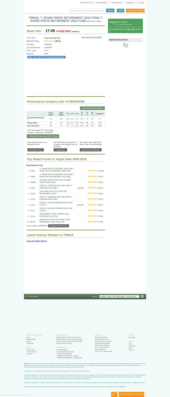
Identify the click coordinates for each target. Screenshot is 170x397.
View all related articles (37, 241)
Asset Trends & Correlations (103, 341)
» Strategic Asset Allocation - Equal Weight (69, 357)
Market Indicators (100, 349)
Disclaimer (30, 353)
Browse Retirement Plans (64, 343)
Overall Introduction (62, 350)
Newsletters (102, 2)
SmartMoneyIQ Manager (102, 343)
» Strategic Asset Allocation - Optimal (67, 355)
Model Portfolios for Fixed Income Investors (69, 339)
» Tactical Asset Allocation (64, 353)
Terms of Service (32, 352)
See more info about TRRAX (91, 37)
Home (28, 337)
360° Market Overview (102, 339)
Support (129, 2)
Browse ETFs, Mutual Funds (103, 351)
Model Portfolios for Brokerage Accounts (68, 337)
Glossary (131, 350)
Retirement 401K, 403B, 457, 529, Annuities (69, 341)
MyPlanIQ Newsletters (118, 40)
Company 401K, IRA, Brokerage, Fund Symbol (87, 11)
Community (132, 346)
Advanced (115, 2)
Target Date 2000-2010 (52, 38)
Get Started (33, 296)
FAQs (130, 348)
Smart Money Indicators (102, 345)
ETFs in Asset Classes (102, 347)
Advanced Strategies (101, 337)
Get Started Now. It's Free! (131, 394)
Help (130, 344)
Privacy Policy (31, 350)
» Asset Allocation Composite (65, 352)
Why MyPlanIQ (31, 339)
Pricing (141, 2)
